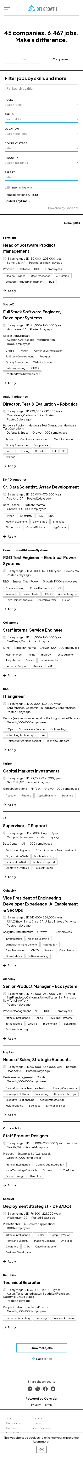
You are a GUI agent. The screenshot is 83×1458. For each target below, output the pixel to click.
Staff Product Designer (25, 1135)
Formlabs (10, 237)
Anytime (21, 201)
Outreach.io (12, 1128)
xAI (5, 818)
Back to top (44, 1358)
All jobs (33, 194)
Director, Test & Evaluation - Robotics (40, 404)
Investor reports (42, 1428)
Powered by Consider (63, 208)
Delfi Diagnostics (15, 479)
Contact (37, 1423)
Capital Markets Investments (31, 770)
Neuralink (9, 1275)
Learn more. (41, 1441)
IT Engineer (14, 696)
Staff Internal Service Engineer (32, 630)
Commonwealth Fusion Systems (25, 550)
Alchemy (9, 979)
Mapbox (9, 1052)
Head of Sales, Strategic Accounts (37, 1059)
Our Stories (12, 1428)
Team (9, 1418)
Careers (37, 1418)
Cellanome (10, 622)
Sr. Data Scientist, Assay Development (41, 486)
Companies (60, 59)
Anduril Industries (15, 396)
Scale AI (8, 1199)
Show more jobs (41, 1348)
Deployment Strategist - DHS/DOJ (37, 1206)
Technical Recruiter (22, 1282)
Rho (6, 689)
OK (41, 1449)
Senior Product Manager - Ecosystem (40, 986)
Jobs (22, 59)
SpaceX (8, 304)
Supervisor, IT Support (25, 825)
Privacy (36, 1404)
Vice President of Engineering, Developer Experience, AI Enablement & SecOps (40, 904)
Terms (47, 1404)
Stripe (7, 763)
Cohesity (9, 890)
